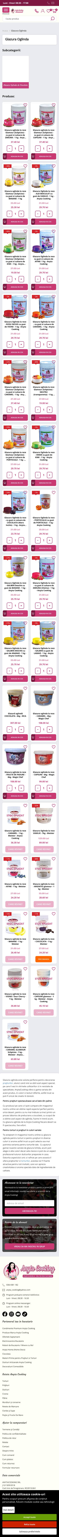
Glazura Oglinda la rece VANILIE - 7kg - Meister (43, 832)
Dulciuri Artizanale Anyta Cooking (17, 1362)
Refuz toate (29, 1524)
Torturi (5, 1381)
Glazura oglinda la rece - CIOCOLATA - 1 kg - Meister (43, 941)
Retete (5, 1442)
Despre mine (8, 1450)
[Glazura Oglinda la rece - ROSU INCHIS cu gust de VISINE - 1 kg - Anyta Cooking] (15, 306)
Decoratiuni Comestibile (12, 1366)
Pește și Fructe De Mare (12, 1415)
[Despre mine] (56, 3)
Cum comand (8, 1455)
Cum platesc (7, 1459)
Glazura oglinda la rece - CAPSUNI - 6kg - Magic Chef (43, 774)
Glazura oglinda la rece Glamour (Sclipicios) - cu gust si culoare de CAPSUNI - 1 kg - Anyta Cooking (43, 134)
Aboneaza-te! (29, 1211)
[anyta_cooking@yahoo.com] (53, 3)
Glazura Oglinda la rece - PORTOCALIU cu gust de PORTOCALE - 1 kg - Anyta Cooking (43, 521)
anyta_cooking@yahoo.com (18, 1289)
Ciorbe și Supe (8, 1410)
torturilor (25, 1160)
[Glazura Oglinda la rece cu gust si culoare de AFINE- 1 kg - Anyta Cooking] (43, 241)
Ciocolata (6, 1354)
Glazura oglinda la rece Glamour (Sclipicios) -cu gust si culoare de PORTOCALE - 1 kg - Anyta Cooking (15, 456)
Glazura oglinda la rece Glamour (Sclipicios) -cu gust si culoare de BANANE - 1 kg (15, 195)
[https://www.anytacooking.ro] (17, 11)
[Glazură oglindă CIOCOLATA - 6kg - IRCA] (15, 698)
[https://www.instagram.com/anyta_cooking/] (11, 1314)
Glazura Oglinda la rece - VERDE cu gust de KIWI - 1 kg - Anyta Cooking (43, 456)
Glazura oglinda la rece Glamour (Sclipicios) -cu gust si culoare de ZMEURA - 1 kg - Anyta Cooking (15, 134)
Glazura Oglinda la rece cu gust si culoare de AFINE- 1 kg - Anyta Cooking (43, 260)
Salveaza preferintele (29, 1531)
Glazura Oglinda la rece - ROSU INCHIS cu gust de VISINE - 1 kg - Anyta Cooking (15, 325)
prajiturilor (8, 1083)
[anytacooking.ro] (29, 1271)
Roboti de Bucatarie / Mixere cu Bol (17, 1345)
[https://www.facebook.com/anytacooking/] (4, 1314)
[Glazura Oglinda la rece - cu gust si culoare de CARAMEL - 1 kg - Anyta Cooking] (43, 306)
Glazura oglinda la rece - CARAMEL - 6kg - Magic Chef (43, 716)
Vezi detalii (8, 1509)
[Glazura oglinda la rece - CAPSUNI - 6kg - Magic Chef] (43, 757)
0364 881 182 (12, 1284)
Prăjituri (5, 1385)
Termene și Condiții (10, 1429)
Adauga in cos (17, 156)
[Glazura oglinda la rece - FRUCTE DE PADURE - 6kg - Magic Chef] (15, 757)
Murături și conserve (11, 1402)
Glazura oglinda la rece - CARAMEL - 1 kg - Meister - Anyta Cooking (15, 834)
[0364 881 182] (48, 3)
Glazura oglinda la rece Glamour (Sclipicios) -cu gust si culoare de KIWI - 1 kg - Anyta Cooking (15, 260)
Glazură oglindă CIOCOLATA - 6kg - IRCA (15, 714)
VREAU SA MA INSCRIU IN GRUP (29, 1246)
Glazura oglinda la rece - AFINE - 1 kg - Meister (15, 885)
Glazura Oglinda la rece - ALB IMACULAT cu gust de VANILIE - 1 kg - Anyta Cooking (43, 195)
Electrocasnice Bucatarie (13, 1341)
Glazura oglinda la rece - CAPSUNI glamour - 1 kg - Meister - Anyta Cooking (43, 998)
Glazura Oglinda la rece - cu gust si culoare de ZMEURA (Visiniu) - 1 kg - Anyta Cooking (43, 587)
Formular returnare (10, 1467)
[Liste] (48, 11)
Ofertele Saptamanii (11, 1336)
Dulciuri (5, 1389)
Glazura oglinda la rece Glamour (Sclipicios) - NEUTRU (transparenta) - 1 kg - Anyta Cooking (43, 391)
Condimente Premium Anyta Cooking (18, 1328)
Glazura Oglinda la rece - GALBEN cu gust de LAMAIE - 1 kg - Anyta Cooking (43, 652)
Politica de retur (9, 1438)
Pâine (4, 1398)
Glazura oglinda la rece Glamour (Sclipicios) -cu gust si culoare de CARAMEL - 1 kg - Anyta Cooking (15, 391)
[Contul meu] (43, 11)
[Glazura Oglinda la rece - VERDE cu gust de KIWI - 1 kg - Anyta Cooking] (43, 437)
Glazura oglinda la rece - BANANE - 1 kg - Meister (15, 941)
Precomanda (43, 959)
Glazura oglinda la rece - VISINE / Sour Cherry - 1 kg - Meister (15, 996)
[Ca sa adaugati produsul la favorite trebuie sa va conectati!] (25, 105)
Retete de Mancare (10, 1406)
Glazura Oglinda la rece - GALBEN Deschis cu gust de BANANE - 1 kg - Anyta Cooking (15, 587)
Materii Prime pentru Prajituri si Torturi (19, 1358)
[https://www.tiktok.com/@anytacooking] (24, 1314)
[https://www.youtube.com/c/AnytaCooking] (18, 1314)
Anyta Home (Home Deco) (13, 1349)
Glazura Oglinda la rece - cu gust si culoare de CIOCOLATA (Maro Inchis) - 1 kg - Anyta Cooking (15, 521)
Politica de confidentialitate (14, 1433)
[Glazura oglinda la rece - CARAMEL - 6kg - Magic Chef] (43, 698)
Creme (5, 1394)
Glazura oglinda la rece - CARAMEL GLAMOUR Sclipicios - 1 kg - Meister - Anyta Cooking (15, 1051)
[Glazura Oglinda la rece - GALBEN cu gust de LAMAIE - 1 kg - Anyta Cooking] (43, 633)
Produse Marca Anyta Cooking (15, 1332)
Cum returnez (8, 1463)
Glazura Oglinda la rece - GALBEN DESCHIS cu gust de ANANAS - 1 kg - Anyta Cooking (15, 652)
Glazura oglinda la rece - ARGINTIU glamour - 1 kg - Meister (43, 886)
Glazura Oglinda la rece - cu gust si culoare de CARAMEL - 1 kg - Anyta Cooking (43, 325)
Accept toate (29, 1517)
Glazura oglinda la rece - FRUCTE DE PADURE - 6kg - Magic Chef (15, 774)
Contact (5, 1446)
